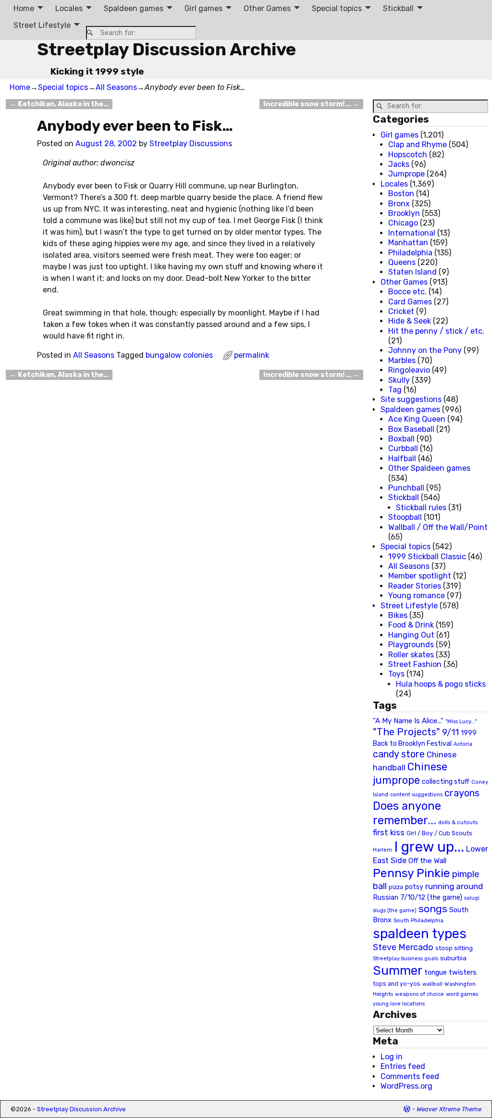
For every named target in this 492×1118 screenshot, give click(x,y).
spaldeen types (420, 934)
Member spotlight (419, 575)
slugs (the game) (395, 910)
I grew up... (429, 847)
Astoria (463, 744)
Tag (395, 389)
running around (454, 886)
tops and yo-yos (396, 983)
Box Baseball (411, 429)
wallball (432, 983)
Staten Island (412, 271)
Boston (401, 193)
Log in (392, 1056)
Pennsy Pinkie (411, 873)
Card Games (410, 301)
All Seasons (116, 87)
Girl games (203, 8)
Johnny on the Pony (425, 350)
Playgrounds (411, 644)
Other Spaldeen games (429, 468)
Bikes (397, 615)
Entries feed (403, 1066)
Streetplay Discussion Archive (166, 49)
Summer (397, 970)
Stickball (398, 8)
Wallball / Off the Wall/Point (438, 527)
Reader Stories (414, 585)
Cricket (401, 311)
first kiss (389, 832)
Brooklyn (404, 213)
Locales (69, 8)
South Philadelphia (418, 920)
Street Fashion (415, 664)
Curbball (403, 448)
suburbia (453, 958)
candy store (399, 754)
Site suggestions (411, 399)
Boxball (401, 438)
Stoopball (405, 517)
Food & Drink (411, 624)
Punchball (406, 487)
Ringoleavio (409, 370)
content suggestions (416, 794)
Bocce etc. (407, 291)
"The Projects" (406, 732)
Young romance (416, 595)
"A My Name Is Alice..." (408, 720)
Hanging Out (411, 635)
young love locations (399, 1004)
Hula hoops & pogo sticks (441, 684)
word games (462, 994)
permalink (251, 355)
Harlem (382, 850)
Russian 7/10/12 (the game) (417, 897)
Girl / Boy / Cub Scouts (439, 833)
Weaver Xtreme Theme (449, 1109)
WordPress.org (406, 1086)
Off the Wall (427, 860)
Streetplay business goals (405, 958)
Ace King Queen (416, 419)
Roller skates (411, 654)
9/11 (450, 732)
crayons (462, 793)
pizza (396, 887)
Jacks (398, 164)
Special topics (337, 8)
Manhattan (408, 242)
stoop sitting (454, 948)
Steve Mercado (403, 947)
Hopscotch (407, 154)
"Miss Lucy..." (461, 721)
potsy (414, 887)
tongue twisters (450, 972)
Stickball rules (421, 507)
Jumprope (406, 173)
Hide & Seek (409, 321)
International (411, 233)
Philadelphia (410, 252)
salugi (472, 898)
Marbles (402, 360)
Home (23, 8)
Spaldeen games (133, 8)
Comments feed (410, 1076)
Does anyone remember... (407, 813)
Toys (396, 673)
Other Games (267, 8)
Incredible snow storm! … (311, 104)
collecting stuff (445, 782)
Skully (399, 380)
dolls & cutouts (458, 822)
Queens (402, 262)
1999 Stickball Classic (427, 556)
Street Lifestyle (42, 25)
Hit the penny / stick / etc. (436, 331)
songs (432, 909)
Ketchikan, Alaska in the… (59, 104)
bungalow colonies (179, 355)
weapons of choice (419, 994)
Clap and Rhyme (417, 144)
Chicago (403, 222)
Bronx (399, 203)
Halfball (402, 458)
